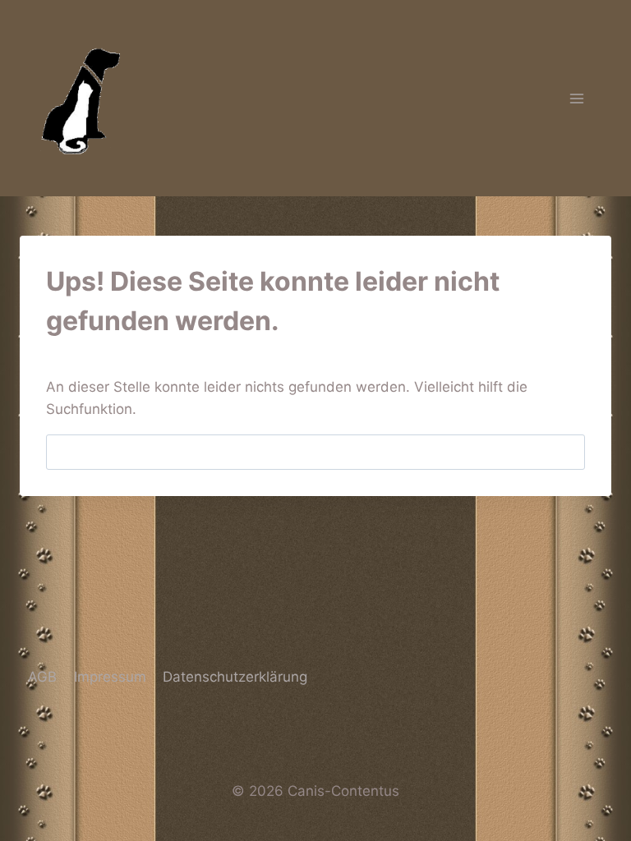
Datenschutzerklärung (235, 677)
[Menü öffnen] (576, 98)
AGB (42, 677)
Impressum (110, 677)
